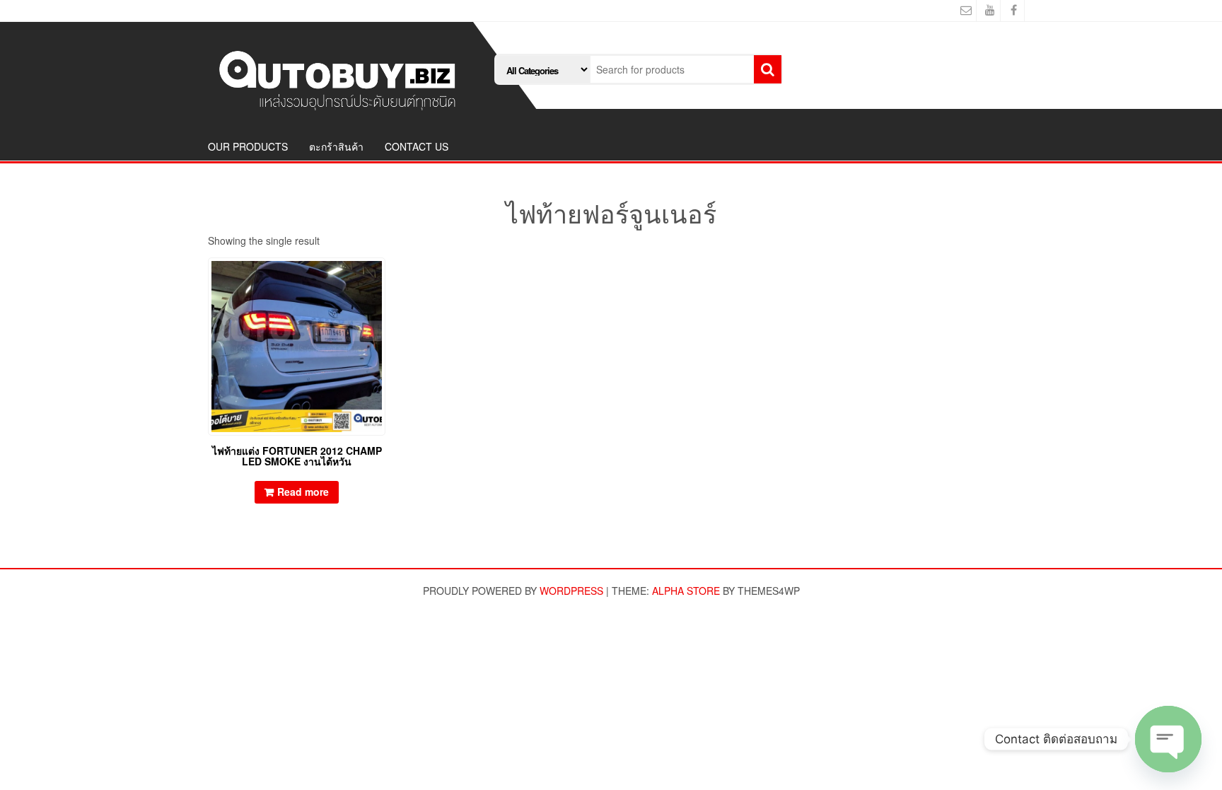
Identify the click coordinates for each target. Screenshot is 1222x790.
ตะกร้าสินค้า (336, 146)
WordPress (571, 590)
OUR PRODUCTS (248, 146)
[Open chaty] (1168, 739)
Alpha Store (686, 590)
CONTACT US (416, 146)
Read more (303, 491)
